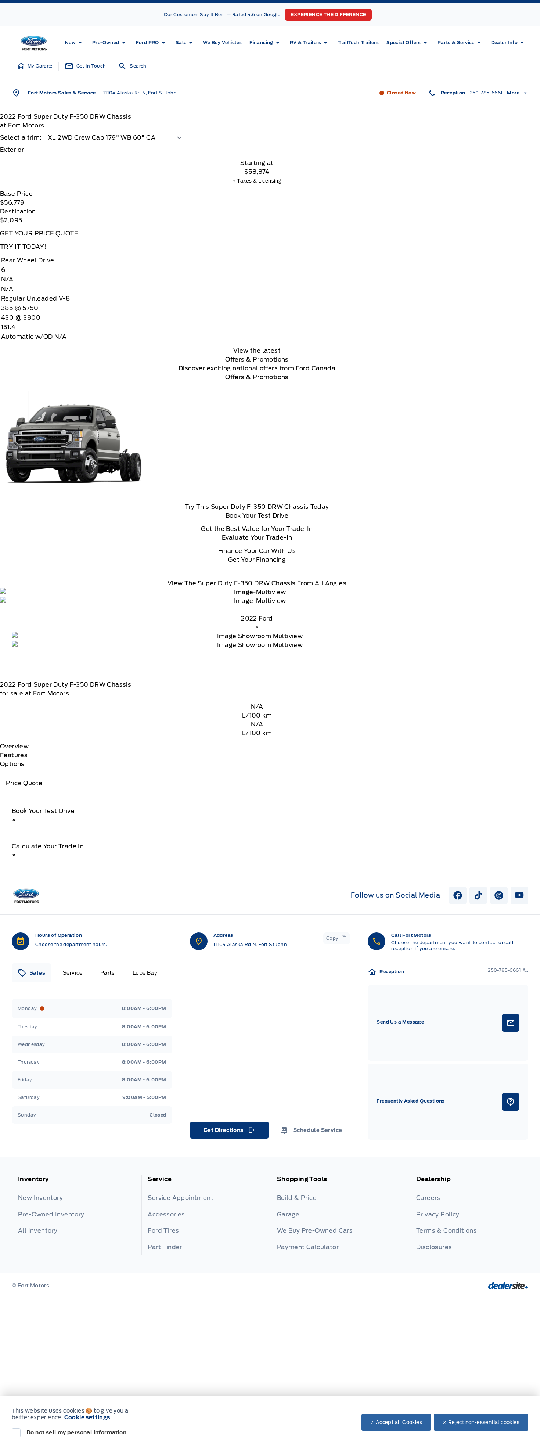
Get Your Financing (257, 559)
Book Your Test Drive (257, 515)
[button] (35, 66)
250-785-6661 (486, 93)
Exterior (12, 149)
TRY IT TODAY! (23, 246)
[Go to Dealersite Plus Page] (508, 1285)
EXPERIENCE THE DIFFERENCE (328, 14)
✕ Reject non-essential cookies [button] (481, 1422)
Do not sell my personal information (76, 1432)
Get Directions (229, 1132)
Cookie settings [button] (87, 1417)
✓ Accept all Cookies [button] (396, 1422)
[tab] (257, 149)
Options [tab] (12, 764)
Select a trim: (21, 137)
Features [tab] (14, 755)
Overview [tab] (14, 746)
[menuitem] (74, 42)
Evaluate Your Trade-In (257, 537)
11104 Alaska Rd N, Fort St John (140, 93)
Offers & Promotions (257, 377)
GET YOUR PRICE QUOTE (39, 233)
